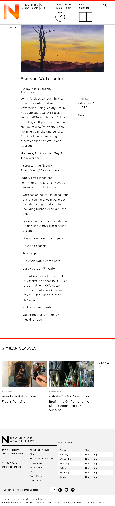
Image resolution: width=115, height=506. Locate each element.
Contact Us (35, 480)
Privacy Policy (24, 499)
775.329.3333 (9, 462)
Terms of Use (8, 499)
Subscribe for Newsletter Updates (21, 489)
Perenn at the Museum (41, 458)
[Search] (105, 5)
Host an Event (37, 463)
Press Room (36, 476)
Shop (32, 454)
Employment (36, 467)
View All (104, 362)
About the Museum (39, 449)
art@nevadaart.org (11, 466)
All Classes (9, 27)
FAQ (32, 471)
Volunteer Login (40, 499)
